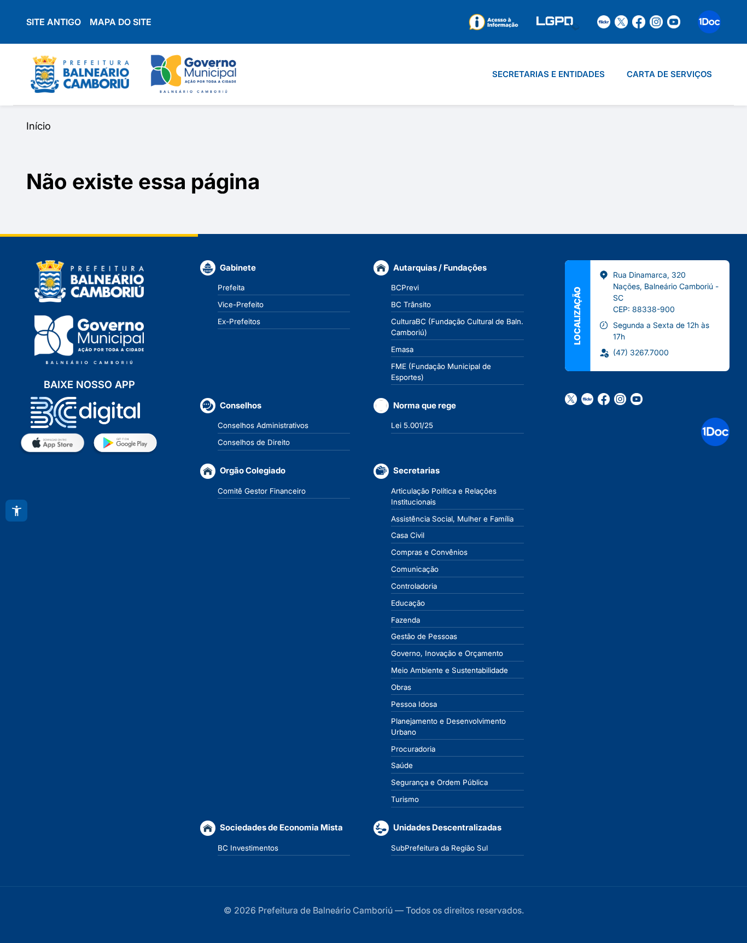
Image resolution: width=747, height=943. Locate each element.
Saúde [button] (402, 765)
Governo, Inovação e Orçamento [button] (447, 653)
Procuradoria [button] (413, 749)
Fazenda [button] (405, 620)
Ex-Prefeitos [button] (239, 321)
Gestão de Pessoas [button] (424, 636)
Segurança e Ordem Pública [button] (439, 782)
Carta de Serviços (669, 74)
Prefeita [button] (231, 287)
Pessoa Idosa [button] (414, 704)
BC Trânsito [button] (411, 304)
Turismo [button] (405, 799)
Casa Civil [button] (407, 535)
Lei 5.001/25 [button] (412, 425)
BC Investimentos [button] (248, 848)
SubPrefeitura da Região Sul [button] (439, 848)
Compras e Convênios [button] (429, 552)
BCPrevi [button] (405, 287)
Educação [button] (408, 603)
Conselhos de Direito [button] (254, 442)
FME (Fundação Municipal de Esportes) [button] (441, 372)
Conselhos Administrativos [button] (263, 425)
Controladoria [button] (414, 586)
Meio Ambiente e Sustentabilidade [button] (449, 670)
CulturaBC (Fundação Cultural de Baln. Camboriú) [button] (457, 327)
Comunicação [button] (415, 569)
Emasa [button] (402, 349)
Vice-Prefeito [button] (241, 304)
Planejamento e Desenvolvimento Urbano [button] (448, 726)
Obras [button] (401, 687)
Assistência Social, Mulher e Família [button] (452, 518)
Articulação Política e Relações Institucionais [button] (444, 496)
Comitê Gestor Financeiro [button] (262, 491)
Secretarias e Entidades (548, 74)
